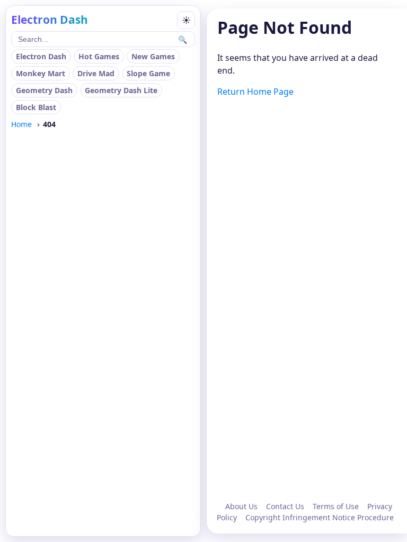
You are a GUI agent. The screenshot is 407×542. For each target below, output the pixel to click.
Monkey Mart (40, 73)
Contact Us (285, 506)
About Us (241, 506)
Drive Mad (95, 73)
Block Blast (36, 107)
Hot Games (98, 56)
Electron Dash (41, 56)
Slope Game (148, 73)
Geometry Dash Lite (121, 90)
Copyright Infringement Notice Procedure (319, 517)
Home (21, 124)
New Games (153, 56)
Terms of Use (336, 506)
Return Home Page (255, 91)
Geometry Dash (44, 90)
